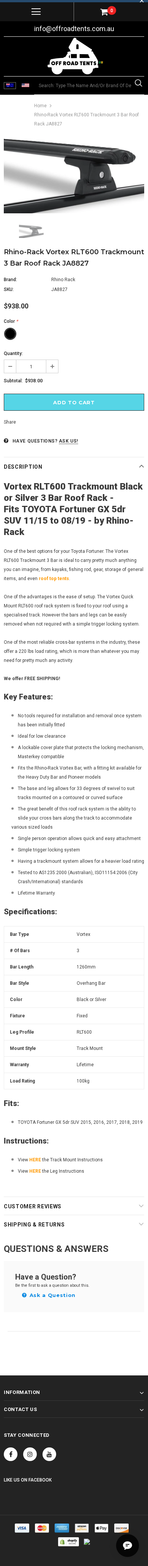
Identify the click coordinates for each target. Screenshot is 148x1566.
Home (40, 105)
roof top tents (54, 578)
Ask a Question (52, 1295)
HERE (35, 1159)
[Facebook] (10, 1454)
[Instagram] (30, 1454)
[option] (74, 175)
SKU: (9, 289)
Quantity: (13, 353)
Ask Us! (68, 441)
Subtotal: (13, 380)
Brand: (10, 279)
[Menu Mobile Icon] (36, 11)
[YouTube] (49, 1454)
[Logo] (75, 56)
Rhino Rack (63, 279)
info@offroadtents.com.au (74, 29)
